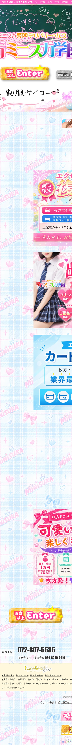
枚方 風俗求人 (8, 675)
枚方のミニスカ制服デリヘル (19, 2)
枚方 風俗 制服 (36, 675)
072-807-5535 (36, 650)
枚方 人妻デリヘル (53, 675)
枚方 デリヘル (22, 675)
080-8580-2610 (55, 657)
